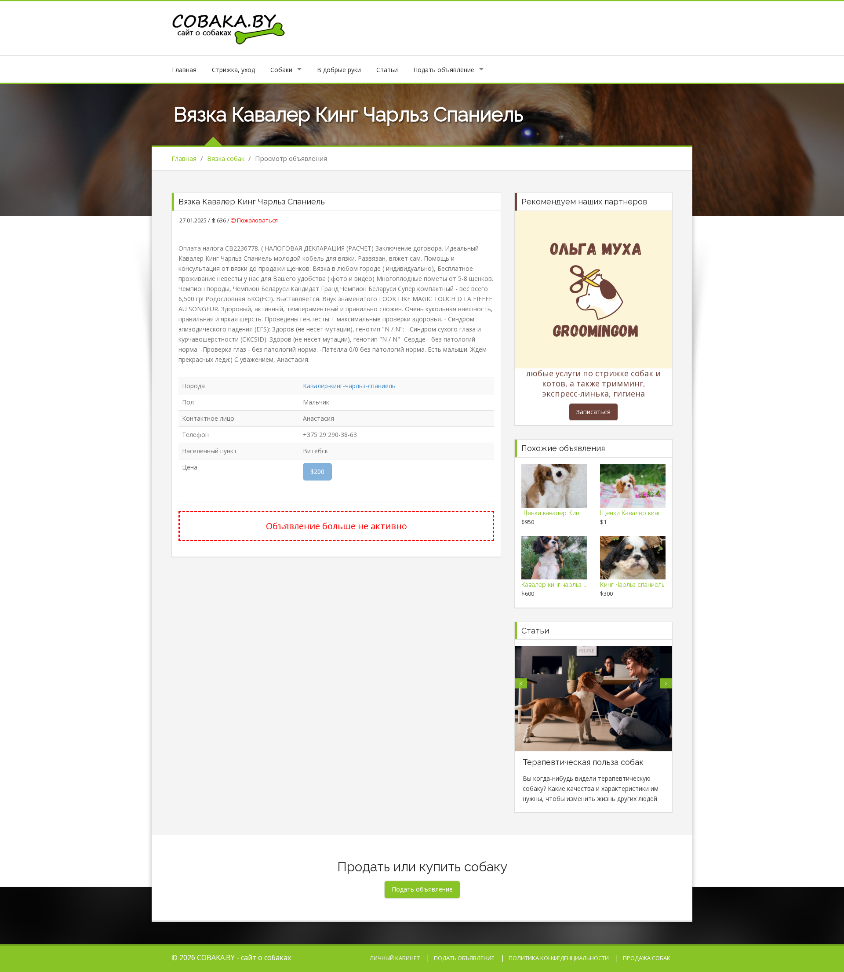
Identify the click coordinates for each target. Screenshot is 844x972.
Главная (184, 70)
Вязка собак (225, 158)
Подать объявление (443, 70)
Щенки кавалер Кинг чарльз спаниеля (576, 513)
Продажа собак (646, 958)
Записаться (593, 412)
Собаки (281, 70)
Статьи (387, 70)
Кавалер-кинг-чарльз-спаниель (349, 386)
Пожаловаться (257, 220)
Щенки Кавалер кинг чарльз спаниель (655, 513)
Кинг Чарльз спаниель (632, 584)
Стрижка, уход (233, 70)
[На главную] (229, 27)
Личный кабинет (395, 958)
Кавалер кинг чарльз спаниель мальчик (578, 584)
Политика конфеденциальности (559, 958)
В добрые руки (339, 70)
